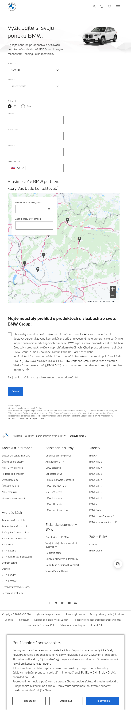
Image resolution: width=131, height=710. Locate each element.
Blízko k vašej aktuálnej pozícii (28, 202)
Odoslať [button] (15, 391)
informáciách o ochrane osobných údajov (26, 418)
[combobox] (34, 209)
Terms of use (92, 301)
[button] (113, 289)
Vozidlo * (11, 63)
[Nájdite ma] (49, 209)
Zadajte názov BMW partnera (28, 218)
